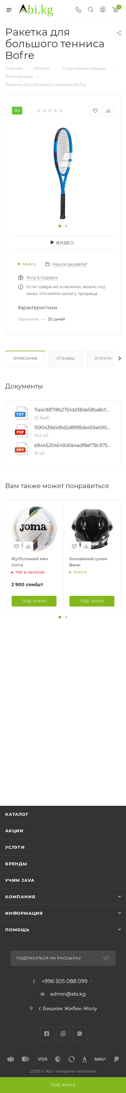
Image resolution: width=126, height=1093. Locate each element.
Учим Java (20, 880)
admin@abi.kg (68, 994)
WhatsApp (80, 1034)
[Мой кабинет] (103, 10)
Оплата (103, 358)
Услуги (15, 847)
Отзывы (66, 358)
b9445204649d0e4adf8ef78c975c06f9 (72, 445)
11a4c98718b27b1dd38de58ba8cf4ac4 (72, 410)
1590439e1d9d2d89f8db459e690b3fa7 (72, 428)
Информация (24, 913)
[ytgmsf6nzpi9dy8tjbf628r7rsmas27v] (63, 173)
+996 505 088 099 (65, 981)
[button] (60, 226)
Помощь (17, 929)
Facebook (47, 1034)
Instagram (63, 1034)
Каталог (17, 814)
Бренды (16, 863)
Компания (20, 896)
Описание (25, 358)
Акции (14, 830)
